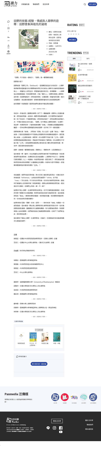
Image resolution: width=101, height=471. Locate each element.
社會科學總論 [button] (18, 321)
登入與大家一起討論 (39, 364)
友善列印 (8, 53)
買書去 (73, 39)
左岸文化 (58, 46)
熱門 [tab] (88, 59)
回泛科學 (46, 4)
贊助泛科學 (57, 421)
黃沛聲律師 (14, 431)
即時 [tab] (74, 59)
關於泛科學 (89, 420)
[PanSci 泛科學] (10, 4)
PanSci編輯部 (17, 429)
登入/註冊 (92, 4)
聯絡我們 (36, 4)
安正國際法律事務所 (21, 431)
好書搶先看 (25, 4)
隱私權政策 (89, 429)
